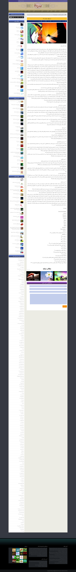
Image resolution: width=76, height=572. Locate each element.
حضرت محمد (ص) (22, 366)
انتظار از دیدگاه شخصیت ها (21, 323)
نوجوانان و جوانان (22, 517)
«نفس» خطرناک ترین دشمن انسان (16, 223)
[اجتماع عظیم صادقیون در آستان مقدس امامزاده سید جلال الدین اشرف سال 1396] (22, 209)
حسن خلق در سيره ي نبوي (17, 34)
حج (23, 349)
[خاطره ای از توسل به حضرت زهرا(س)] (22, 183)
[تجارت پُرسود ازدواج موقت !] (22, 187)
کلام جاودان (62, 11)
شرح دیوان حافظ (22, 425)
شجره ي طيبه (18, 67)
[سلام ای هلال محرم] (22, 131)
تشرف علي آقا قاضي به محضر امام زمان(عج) (15, 232)
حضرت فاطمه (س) (22, 364)
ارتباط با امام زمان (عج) (21, 279)
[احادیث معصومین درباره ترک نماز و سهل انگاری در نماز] (22, 213)
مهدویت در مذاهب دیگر (21, 510)
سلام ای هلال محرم (18, 130)
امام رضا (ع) (22, 304)
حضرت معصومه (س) (22, 367)
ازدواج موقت (22, 284)
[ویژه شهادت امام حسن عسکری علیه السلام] (22, 105)
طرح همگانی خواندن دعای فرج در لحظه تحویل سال (15, 236)
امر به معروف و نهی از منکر (21, 318)
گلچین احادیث (22, 474)
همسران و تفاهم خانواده (21, 519)
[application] (16, 17)
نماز (23, 515)
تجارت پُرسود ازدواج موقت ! (17, 186)
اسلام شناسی (45, 11)
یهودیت (23, 531)
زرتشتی (23, 406)
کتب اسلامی (22, 466)
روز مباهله (23, 401)
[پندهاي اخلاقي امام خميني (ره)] (22, 94)
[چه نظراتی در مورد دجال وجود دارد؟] (22, 217)
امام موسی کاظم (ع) (22, 316)
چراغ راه (19, 38)
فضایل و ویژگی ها (22, 459)
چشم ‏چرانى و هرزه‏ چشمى (17, 85)
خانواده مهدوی (22, 383)
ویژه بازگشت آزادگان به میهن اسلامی (16, 108)
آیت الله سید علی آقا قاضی (21, 265)
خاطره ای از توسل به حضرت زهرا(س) (16, 182)
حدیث (49, 11)
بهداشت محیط (22, 330)
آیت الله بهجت (22, 262)
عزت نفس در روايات (50, 279)
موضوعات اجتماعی (22, 512)
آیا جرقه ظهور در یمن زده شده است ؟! (16, 243)
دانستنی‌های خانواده (22, 391)
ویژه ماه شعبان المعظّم (18, 247)
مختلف (23, 486)
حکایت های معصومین (22, 374)
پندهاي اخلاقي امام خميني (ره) (17, 93)
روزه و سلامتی (22, 405)
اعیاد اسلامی (22, 296)
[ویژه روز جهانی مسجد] (22, 127)
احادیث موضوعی (22, 270)
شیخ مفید (23, 430)
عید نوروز (23, 452)
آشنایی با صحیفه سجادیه (21, 258)
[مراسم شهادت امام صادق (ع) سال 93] (22, 198)
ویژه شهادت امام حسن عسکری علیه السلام (15, 104)
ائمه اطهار (57, 11)
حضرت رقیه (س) (22, 359)
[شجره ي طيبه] (22, 68)
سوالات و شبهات (22, 415)
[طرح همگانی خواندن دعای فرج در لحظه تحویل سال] (22, 237)
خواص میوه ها (22, 388)
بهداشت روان (22, 328)
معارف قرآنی (22, 498)
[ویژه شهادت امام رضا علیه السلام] (22, 124)
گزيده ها (19, 74)
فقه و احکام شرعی (22, 461)
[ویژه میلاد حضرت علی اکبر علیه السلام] (22, 172)
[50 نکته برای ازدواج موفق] (22, 205)
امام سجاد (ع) (22, 308)
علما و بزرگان (22, 444)
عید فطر (23, 451)
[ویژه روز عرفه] (22, 164)
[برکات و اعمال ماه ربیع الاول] (22, 113)
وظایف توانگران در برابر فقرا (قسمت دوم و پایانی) (15, 82)
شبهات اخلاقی (22, 420)
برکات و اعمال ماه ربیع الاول (17, 111)
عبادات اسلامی (22, 439)
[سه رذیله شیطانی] (33, 277)
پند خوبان (23, 335)
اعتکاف (23, 294)
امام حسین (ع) (22, 303)
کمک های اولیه (22, 473)
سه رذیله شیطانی (36, 279)
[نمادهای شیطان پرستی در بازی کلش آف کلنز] (22, 179)
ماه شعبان (23, 481)
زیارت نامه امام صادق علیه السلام (16, 193)
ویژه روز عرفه (18, 163)
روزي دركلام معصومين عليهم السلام (16, 63)
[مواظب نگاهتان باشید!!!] (22, 252)
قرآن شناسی (22, 464)
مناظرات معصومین (22, 503)
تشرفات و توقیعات (22, 342)
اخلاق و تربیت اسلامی (38, 11)
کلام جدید (23, 471)
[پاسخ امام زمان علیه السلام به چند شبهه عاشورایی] (22, 138)
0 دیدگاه (44, 21)
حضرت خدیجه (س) (22, 357)
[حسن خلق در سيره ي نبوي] (22, 35)
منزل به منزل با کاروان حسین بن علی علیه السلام (15, 133)
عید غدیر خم (22, 449)
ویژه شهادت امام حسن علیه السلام (16, 119)
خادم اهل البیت (63, 21)
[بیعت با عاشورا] (22, 145)
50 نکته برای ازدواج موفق (17, 204)
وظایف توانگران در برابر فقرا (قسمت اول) (16, 78)
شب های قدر (22, 418)
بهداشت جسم (22, 326)
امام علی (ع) (22, 309)
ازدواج (23, 282)
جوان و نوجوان (22, 347)
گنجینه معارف (22, 476)
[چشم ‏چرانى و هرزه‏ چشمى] (22, 86)
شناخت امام (23, 427)
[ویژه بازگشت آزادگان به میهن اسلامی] (22, 109)
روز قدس (23, 400)
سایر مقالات (22, 413)
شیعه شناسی (22, 432)
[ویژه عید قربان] (22, 160)
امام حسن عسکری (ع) (21, 301)
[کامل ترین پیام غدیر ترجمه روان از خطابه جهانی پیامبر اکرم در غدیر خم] (22, 153)
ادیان (23, 277)
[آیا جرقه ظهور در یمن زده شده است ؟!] (22, 244)
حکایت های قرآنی (22, 372)
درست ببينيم (18, 89)
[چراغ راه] (22, 39)
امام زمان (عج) (22, 306)
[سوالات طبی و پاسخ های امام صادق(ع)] (22, 221)
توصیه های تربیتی (22, 345)
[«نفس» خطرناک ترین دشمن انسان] (22, 224)
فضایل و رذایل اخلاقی (22, 457)
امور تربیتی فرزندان (22, 320)
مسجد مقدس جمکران (22, 495)
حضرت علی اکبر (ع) (22, 362)
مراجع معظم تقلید (22, 490)
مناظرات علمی (22, 502)
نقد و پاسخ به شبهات (22, 514)
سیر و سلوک (22, 417)
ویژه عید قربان (18, 159)
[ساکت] (13, 17)
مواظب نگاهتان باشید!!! (17, 250)
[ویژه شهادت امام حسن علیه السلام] (22, 120)
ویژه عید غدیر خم (18, 148)
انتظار (23, 321)
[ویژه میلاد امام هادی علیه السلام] (22, 157)
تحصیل (23, 337)
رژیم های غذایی (22, 398)
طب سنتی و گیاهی (22, 435)
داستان (23, 389)
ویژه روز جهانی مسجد (18, 126)
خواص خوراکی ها (22, 384)
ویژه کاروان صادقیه (22, 527)
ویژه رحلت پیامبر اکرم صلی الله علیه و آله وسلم (15, 115)
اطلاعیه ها (23, 291)
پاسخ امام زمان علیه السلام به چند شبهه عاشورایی (15, 137)
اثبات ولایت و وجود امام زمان (21, 269)
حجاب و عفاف (54, 21)
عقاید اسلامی (22, 442)
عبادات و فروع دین (22, 440)
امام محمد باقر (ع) (22, 313)
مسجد (23, 493)
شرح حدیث (23, 423)
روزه (23, 403)
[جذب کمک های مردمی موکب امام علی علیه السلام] (22, 202)
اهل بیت (23, 325)
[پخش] (22, 17)
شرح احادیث (22, 422)
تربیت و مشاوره (22, 340)
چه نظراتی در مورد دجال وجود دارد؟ (16, 216)
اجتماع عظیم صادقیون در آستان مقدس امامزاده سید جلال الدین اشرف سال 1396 (15, 209)
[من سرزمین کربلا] (22, 142)
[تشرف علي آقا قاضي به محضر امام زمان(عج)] (22, 233)
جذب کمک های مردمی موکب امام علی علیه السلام (15, 201)
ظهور (23, 437)
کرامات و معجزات (22, 468)
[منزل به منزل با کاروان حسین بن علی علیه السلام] (22, 134)
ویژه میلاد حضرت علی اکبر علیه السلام (16, 171)
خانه (66, 11)
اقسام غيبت (65, 279)
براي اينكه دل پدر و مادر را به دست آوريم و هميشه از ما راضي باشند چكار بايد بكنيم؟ (15, 190)
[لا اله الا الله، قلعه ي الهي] (22, 72)
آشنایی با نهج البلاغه (22, 260)
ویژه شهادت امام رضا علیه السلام (16, 122)
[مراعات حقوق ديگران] (22, 61)
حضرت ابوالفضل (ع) (22, 355)
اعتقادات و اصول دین (22, 292)
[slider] (11, 17)
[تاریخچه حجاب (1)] (46, 33)
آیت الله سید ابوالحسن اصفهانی (21, 263)
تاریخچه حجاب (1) (47, 18)
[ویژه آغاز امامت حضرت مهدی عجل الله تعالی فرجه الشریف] (22, 101)
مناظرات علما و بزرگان (21, 500)
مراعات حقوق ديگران (18, 60)
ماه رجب (23, 478)
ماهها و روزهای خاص (22, 483)
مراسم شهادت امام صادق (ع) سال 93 (16, 197)
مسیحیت (23, 497)
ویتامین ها (23, 524)
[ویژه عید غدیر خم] (22, 149)
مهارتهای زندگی (22, 505)
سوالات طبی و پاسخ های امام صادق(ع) (16, 220)
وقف (23, 520)
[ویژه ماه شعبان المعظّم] (22, 248)
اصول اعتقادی (22, 289)
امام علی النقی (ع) (22, 311)
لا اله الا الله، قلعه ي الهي (17, 71)
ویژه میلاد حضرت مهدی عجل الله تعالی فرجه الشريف (15, 168)
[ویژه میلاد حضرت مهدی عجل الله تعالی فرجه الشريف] (22, 168)
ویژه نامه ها (23, 529)
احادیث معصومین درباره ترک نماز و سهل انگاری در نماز (15, 213)
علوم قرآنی (23, 447)
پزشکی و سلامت (21, 11)
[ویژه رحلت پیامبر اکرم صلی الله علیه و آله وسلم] (22, 116)
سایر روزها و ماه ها (22, 410)
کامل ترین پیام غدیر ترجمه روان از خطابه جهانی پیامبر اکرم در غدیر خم (15, 153)
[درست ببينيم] (22, 90)
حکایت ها (31, 11)
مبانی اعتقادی (22, 485)
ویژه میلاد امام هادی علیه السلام (16, 156)
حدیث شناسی (22, 354)
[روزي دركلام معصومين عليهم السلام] (22, 64)
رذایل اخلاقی (22, 396)
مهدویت (53, 11)
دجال (23, 393)
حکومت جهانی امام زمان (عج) (21, 376)
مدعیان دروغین (22, 488)
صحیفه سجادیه (22, 434)
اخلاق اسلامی (22, 274)
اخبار (23, 272)
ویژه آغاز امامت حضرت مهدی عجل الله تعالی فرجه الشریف (15, 101)
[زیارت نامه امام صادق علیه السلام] (22, 194)
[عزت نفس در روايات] (47, 277)
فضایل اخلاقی (22, 456)
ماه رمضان (23, 480)
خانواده (27, 11)
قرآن (23, 463)
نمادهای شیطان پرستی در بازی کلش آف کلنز (15, 178)
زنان (23, 408)
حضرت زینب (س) (22, 360)
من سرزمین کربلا (18, 141)
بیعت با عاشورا (18, 144)
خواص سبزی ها (22, 386)
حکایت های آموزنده (22, 371)
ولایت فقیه (23, 522)
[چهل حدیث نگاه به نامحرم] (22, 241)
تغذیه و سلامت (22, 343)
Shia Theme (66, 570)
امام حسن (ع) (22, 299)
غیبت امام (23, 454)
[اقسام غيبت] (61, 277)
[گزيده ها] (22, 75)
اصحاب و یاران (22, 287)
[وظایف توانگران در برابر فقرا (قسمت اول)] (22, 79)
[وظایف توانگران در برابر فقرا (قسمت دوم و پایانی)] (22, 83)
